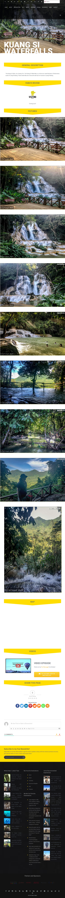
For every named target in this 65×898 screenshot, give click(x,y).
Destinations (17, 7)
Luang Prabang (30, 37)
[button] (46, 674)
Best (23, 7)
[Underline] (16, 729)
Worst (27, 7)
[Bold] (11, 729)
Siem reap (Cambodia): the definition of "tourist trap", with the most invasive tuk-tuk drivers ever (35, 849)
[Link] (29, 729)
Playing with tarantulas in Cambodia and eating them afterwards (16, 787)
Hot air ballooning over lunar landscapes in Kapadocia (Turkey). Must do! (56, 845)
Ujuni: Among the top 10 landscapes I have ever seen (56, 788)
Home (6, 7)
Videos (38, 7)
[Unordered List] (22, 729)
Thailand (31, 789)
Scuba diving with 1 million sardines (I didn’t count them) (16, 821)
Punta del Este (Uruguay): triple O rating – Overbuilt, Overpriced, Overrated (34, 822)
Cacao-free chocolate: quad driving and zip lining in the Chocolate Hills (16, 843)
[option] (13, 883)
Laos (22, 37)
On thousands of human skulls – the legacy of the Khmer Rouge (16, 805)
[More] (47, 706)
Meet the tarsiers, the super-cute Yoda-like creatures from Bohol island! (16, 777)
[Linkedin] (26, 706)
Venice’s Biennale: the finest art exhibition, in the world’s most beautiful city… (56, 779)
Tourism (40, 37)
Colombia (31, 780)
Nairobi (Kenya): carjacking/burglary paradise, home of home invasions (34, 840)
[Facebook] (18, 706)
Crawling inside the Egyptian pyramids (56, 829)
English (47, 1)
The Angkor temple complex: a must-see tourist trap (16, 834)
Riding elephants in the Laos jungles (16, 827)
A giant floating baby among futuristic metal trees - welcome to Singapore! (16, 796)
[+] (33, 728)
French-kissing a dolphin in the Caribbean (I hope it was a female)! (56, 822)
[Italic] (13, 729)
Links (50, 7)
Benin (30, 775)
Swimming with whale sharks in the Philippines (16, 813)
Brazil (30, 777)
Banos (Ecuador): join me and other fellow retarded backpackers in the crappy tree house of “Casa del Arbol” (34, 831)
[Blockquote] (24, 729)
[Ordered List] (20, 729)
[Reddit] (35, 706)
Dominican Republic (33, 783)
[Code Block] (27, 729)
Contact (55, 7)
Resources (45, 7)
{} (31, 728)
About (10, 7)
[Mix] (39, 706)
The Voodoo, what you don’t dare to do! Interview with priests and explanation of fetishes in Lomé (56, 812)
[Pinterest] (30, 706)
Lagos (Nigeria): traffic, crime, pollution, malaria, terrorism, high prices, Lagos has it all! (34, 802)
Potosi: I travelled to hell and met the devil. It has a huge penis (56, 837)
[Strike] (18, 729)
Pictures (33, 7)
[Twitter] (22, 706)
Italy (30, 786)
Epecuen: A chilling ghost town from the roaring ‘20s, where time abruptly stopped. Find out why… (56, 855)
